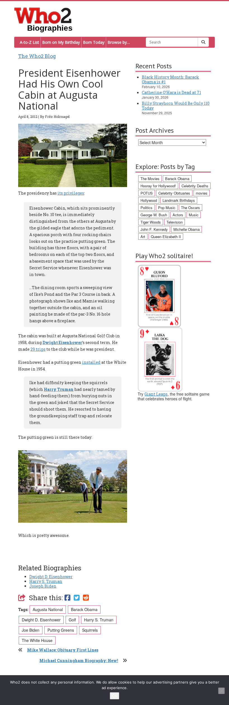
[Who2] (43, 15)
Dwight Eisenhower (62, 342)
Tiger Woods (150, 222)
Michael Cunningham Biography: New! (78, 660)
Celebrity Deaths (195, 185)
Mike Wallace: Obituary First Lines (62, 650)
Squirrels (90, 630)
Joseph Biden (42, 586)
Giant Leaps (156, 394)
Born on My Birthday (61, 42)
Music (194, 214)
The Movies (149, 178)
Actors (178, 214)
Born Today (93, 42)
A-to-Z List (29, 42)
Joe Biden (30, 630)
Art (142, 236)
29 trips (38, 349)
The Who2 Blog (37, 56)
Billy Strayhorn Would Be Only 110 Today (175, 106)
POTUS (146, 193)
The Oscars (190, 207)
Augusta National (48, 609)
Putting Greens (60, 630)
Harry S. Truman (45, 581)
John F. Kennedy (154, 229)
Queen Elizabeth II (166, 236)
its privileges (71, 193)
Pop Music (166, 207)
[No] (221, 690)
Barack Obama (84, 609)
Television (174, 222)
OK (114, 696)
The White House (37, 640)
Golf (72, 619)
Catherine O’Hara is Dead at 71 (171, 92)
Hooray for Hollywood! (158, 185)
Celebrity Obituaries (174, 193)
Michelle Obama (186, 229)
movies (201, 193)
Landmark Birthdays (179, 200)
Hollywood (148, 200)
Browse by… (119, 42)
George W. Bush (153, 214)
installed (91, 362)
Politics (146, 207)
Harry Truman (58, 389)
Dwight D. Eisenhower (51, 576)
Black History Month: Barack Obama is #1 (170, 79)
